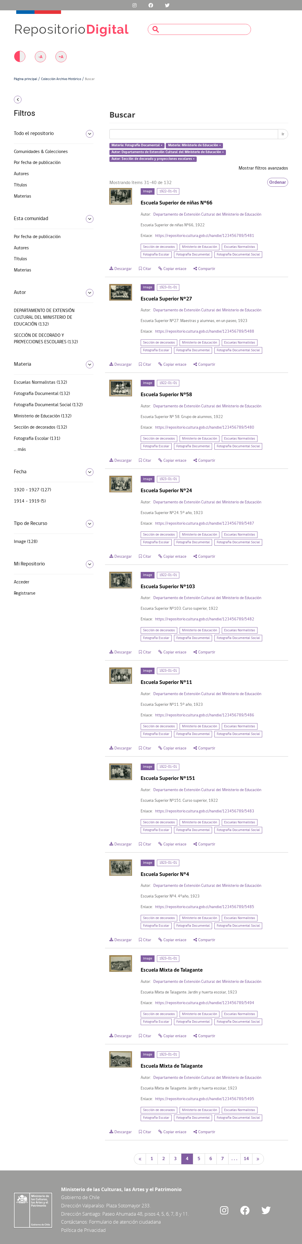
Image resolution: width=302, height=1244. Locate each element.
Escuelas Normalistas (239, 247)
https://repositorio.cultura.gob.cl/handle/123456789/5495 (204, 1099)
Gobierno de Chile (80, 1197)
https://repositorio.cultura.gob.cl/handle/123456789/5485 (204, 907)
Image (147, 191)
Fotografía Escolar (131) (37, 438)
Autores (21, 174)
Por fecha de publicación (37, 162)
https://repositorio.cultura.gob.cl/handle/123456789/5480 (204, 427)
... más (20, 449)
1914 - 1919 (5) (30, 501)
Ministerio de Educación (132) (42, 416)
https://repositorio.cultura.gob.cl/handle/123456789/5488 (204, 331)
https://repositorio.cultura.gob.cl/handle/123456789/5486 (204, 715)
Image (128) (25, 541)
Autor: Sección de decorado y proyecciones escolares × (153, 159)
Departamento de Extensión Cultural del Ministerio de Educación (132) (44, 317)
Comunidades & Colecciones (41, 151)
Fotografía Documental (193, 254)
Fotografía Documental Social (238, 254)
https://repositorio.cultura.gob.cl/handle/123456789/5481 (204, 236)
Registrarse (24, 593)
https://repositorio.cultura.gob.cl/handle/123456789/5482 (204, 619)
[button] (45, 99)
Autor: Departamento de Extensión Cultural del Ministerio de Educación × (167, 152)
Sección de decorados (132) (40, 427)
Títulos (20, 185)
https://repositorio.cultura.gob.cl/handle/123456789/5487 (204, 523)
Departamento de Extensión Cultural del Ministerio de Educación (207, 214)
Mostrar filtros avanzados (263, 168)
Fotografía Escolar (156, 254)
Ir (283, 134)
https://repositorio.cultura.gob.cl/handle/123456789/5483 (204, 811)
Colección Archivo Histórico (61, 79)
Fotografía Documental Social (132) (48, 405)
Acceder (21, 582)
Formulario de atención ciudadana (125, 1222)
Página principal (25, 79)
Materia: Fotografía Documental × (137, 145)
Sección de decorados (159, 247)
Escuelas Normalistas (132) (40, 382)
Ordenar (277, 182)
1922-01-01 (168, 191)
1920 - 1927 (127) (32, 490)
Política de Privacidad (83, 1230)
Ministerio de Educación (199, 247)
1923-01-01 (168, 287)
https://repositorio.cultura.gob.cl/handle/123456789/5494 (204, 1003)
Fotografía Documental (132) (42, 393)
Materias (22, 196)
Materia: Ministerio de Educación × (194, 145)
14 (246, 1159)
